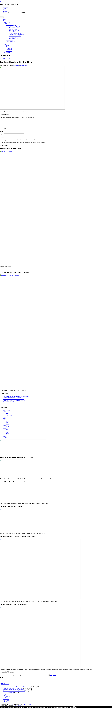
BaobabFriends (6, 22)
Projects (8, 47)
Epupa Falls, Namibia (14, 26)
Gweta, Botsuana (13, 31)
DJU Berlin (6, 699)
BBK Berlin (6, 700)
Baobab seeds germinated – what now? (12, 397)
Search (4, 12)
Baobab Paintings (10, 41)
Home (4, 19)
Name (1, 131)
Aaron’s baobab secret (8, 401)
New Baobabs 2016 (14, 38)
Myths (7, 426)
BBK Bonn (6, 701)
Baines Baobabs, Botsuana (15, 33)
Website (2, 137)
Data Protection (7, 696)
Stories (4, 425)
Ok (74, 707)
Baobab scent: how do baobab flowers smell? (14, 400)
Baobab (2, 2)
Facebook (5, 7)
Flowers (8, 430)
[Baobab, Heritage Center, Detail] (32, 109)
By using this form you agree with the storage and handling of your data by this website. (23, 142)
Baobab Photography (11, 25)
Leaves (8, 435)
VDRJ (4, 697)
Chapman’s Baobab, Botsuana (16, 34)
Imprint (5, 695)
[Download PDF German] (52, 675)
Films (7, 422)
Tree (7, 413)
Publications (9, 51)
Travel (4, 436)
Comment (3, 128)
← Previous (3, 58)
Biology (5, 428)
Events (7, 45)
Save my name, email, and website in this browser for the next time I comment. (21, 140)
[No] (75, 707)
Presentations (9, 49)
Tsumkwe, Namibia (14, 30)
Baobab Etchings (10, 40)
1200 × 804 (16, 65)
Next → (8, 58)
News (4, 44)
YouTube (5, 11)
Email (1, 134)
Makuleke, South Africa (15, 36)
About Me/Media (7, 52)
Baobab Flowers (13, 37)
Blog (4, 21)
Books (7, 421)
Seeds (7, 433)
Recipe (4, 418)
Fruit (7, 414)
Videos (7, 424)
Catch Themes (17, 705)
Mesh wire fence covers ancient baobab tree (13, 399)
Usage (4, 411)
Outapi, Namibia (13, 29)
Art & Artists (6, 417)
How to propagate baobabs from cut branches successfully (17, 396)
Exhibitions (9, 48)
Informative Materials (8, 419)
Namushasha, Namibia (14, 27)
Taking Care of (6, 410)
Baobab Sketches (10, 42)
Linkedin (5, 8)
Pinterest (5, 9)
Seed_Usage (9, 415)
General (5, 437)
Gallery (5, 23)
